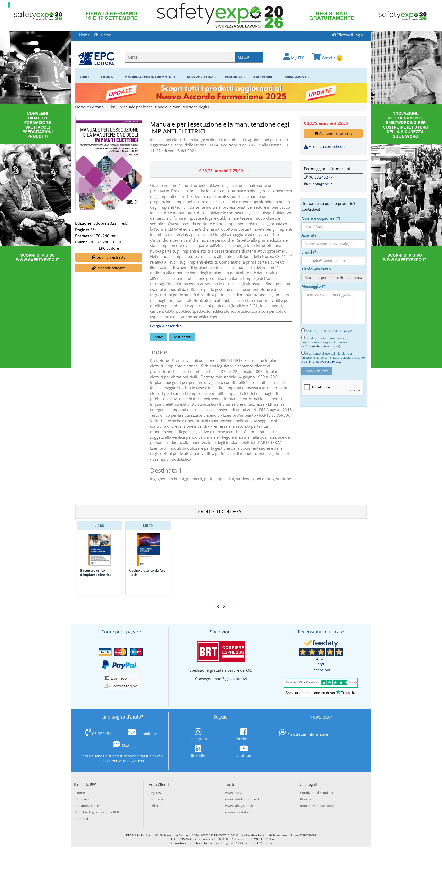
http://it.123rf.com (260, 843)
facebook (244, 738)
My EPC (297, 57)
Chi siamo (102, 34)
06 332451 (102, 733)
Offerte (155, 805)
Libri (112, 106)
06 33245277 (321, 177)
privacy (344, 331)
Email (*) (309, 252)
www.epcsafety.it (238, 812)
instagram (198, 738)
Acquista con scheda (326, 146)
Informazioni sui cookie (317, 805)
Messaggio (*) (313, 286)
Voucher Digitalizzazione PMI (97, 812)
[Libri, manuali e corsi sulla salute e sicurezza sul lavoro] (96, 58)
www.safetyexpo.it (239, 805)
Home (84, 34)
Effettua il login (349, 34)
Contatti (81, 818)
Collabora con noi (88, 805)
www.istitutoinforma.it (242, 799)
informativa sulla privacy (323, 346)
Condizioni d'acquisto (316, 792)
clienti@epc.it (320, 183)
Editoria (97, 106)
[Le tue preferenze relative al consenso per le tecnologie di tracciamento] (9, 5)
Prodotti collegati (111, 268)
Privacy (305, 799)
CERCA (243, 57)
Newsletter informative (308, 734)
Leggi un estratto (110, 257)
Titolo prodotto (316, 268)
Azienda (309, 235)
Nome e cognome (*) (320, 218)
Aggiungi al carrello (335, 133)
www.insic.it (234, 792)
